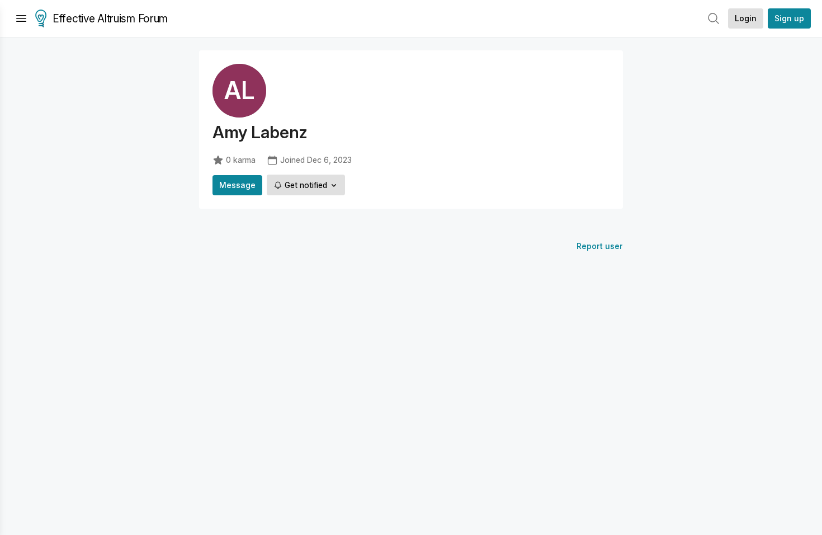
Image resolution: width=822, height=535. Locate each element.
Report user (600, 246)
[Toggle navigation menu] (21, 18)
